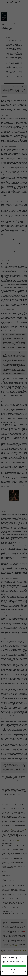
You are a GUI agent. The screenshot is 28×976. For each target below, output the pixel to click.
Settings (14, 972)
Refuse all (14, 969)
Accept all (14, 966)
